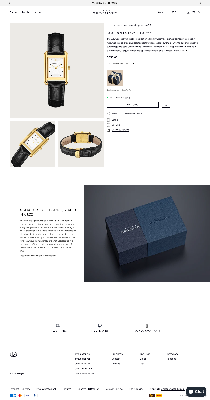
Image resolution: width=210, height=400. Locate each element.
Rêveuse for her (82, 358)
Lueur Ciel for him (83, 368)
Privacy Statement (46, 388)
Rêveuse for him (82, 353)
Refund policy (136, 388)
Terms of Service (114, 388)
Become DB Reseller (88, 388)
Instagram (172, 353)
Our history (117, 353)
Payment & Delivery (20, 388)
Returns (116, 363)
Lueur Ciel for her (82, 363)
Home (110, 25)
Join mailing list (17, 373)
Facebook (172, 358)
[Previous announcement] (9, 3)
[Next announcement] (200, 3)
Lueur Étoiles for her (84, 373)
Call (142, 363)
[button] (13, 12)
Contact (116, 358)
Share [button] (114, 113)
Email (143, 358)
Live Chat (145, 353)
